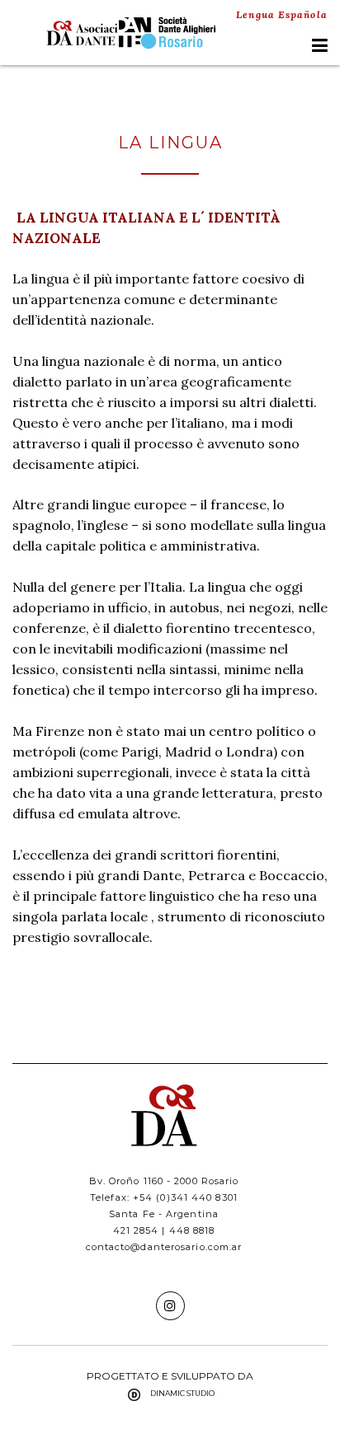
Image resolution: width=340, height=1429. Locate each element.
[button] (320, 45)
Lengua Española (282, 14)
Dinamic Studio (182, 1393)
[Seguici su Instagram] (170, 1305)
